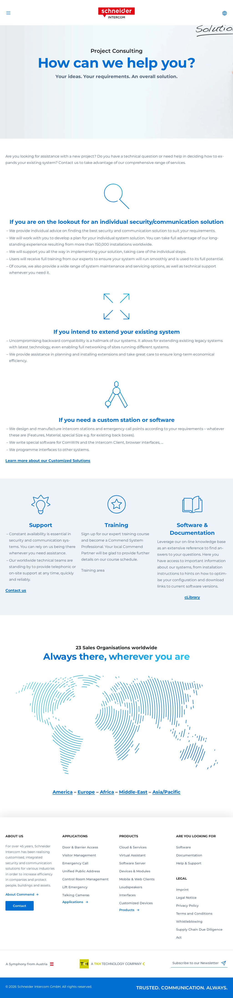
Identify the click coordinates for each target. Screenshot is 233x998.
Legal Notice (186, 898)
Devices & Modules (134, 871)
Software (183, 847)
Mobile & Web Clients (136, 879)
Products (127, 910)
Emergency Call (75, 863)
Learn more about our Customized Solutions (47, 460)
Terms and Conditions (194, 913)
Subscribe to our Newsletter (196, 963)
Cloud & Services (133, 847)
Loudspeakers (130, 887)
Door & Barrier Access (80, 847)
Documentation (189, 855)
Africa (107, 792)
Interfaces (127, 895)
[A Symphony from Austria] (29, 964)
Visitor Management (79, 855)
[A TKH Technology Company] (112, 963)
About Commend (19, 894)
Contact (19, 906)
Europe (86, 792)
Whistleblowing (189, 921)
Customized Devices (136, 903)
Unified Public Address (81, 871)
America (63, 792)
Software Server (132, 863)
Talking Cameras (75, 895)
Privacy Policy (187, 906)
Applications (73, 902)
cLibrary (192, 597)
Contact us (15, 590)
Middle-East (133, 792)
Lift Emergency (75, 887)
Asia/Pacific (166, 792)
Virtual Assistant (132, 855)
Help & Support (188, 863)
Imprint (182, 890)
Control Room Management (85, 879)
